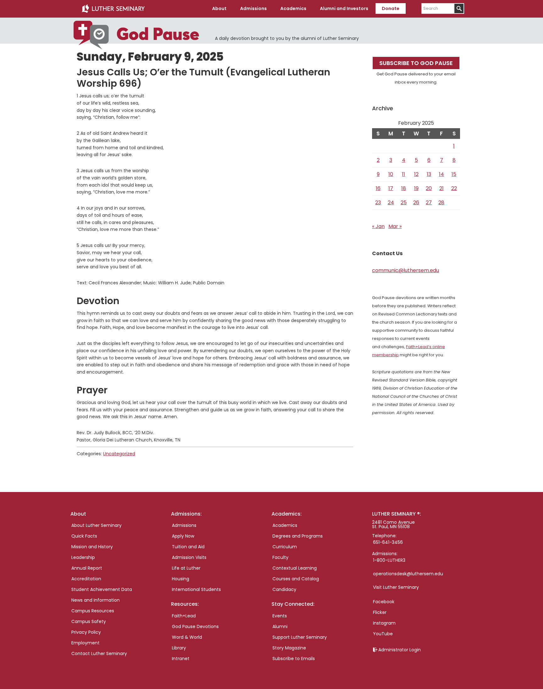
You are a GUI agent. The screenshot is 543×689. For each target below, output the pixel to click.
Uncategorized (119, 454)
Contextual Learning (294, 568)
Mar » (395, 226)
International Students (196, 589)
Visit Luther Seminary (396, 587)
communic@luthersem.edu (405, 270)
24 (391, 202)
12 (416, 174)
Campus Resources (92, 611)
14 (441, 174)
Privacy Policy (86, 632)
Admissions (184, 525)
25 (404, 202)
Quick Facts (84, 536)
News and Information (95, 600)
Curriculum (284, 547)
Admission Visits (189, 557)
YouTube (383, 634)
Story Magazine (289, 648)
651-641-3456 (388, 542)
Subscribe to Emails (293, 658)
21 (441, 188)
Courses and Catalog (295, 579)
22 (454, 188)
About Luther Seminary (96, 525)
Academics (284, 525)
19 (416, 188)
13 (429, 174)
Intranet (180, 658)
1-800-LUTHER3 (389, 560)
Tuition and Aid (188, 547)
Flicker (380, 612)
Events (279, 616)
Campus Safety (88, 621)
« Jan (378, 226)
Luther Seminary (113, 8)
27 (429, 202)
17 (390, 188)
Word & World (187, 637)
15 (454, 174)
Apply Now (183, 536)
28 (441, 202)
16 (378, 188)
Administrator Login (399, 650)
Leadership (83, 557)
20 (429, 188)
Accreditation (86, 579)
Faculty (280, 557)
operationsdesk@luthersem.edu (408, 574)
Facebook (383, 602)
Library (179, 648)
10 (390, 174)
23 (378, 202)
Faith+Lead (184, 616)
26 (416, 202)
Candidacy (284, 589)
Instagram (384, 623)
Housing (180, 579)
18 (403, 188)
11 (403, 174)
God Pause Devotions (195, 626)
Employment (85, 643)
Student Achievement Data (101, 589)
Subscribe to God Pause (416, 63)
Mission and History (92, 547)
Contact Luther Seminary (99, 653)
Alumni (280, 626)
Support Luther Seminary (299, 637)
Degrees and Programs (297, 536)
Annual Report (86, 568)
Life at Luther (186, 568)
